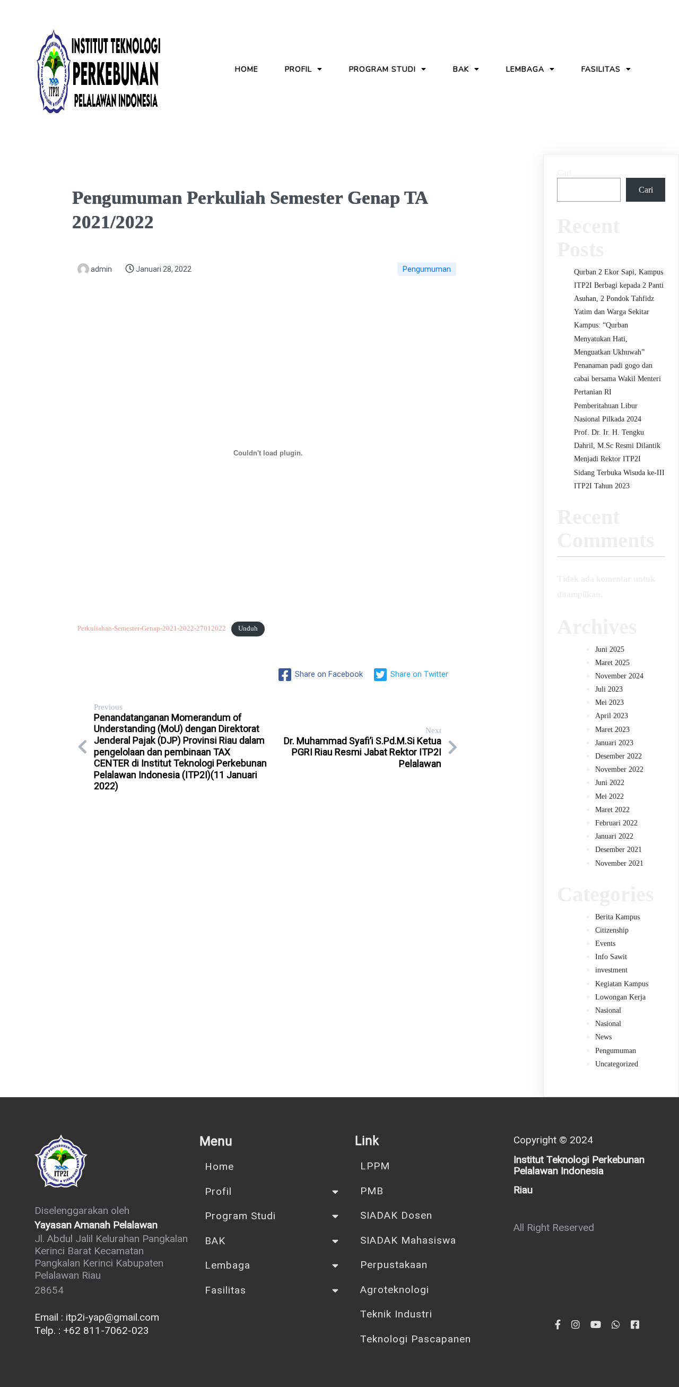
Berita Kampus (617, 917)
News (603, 1037)
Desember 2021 (618, 850)
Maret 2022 (612, 810)
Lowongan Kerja (620, 997)
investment (611, 970)
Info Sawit (611, 957)
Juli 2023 (609, 689)
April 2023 (611, 716)
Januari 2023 (614, 743)
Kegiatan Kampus (621, 984)
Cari (564, 172)
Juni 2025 (609, 649)
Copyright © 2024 (553, 1140)
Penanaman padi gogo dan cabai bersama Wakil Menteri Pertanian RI (617, 378)
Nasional (608, 1010)
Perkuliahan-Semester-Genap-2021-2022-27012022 (151, 628)
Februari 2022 (616, 823)
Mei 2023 (609, 703)
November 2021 (619, 863)
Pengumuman (427, 269)
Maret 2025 (612, 663)
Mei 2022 (609, 796)
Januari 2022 (614, 836)
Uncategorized (616, 1064)
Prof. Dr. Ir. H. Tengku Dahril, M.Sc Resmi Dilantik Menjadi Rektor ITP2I (617, 445)
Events (605, 943)
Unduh (248, 628)
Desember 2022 (618, 756)
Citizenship (612, 930)
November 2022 (619, 769)
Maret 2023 (612, 730)
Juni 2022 (609, 783)
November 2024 (619, 676)
